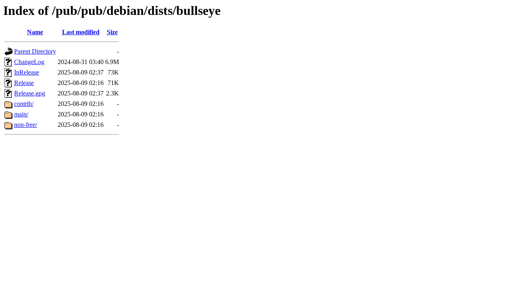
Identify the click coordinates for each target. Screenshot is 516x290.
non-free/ (25, 124)
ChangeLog (29, 61)
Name (35, 32)
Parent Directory (35, 51)
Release (24, 82)
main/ (21, 114)
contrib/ (23, 103)
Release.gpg (29, 93)
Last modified (81, 32)
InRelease (26, 72)
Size (112, 32)
